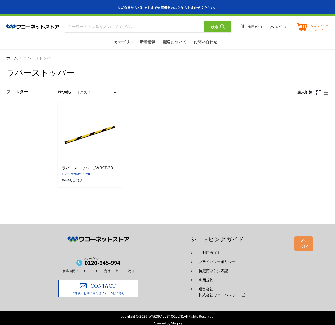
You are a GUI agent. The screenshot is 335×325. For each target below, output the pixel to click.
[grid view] (318, 92)
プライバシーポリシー (217, 262)
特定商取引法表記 (213, 271)
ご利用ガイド (210, 253)
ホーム (12, 58)
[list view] (325, 92)
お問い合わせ (205, 42)
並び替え (65, 92)
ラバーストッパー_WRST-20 (87, 168)
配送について (174, 42)
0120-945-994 (102, 263)
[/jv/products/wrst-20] (90, 135)
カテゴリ (122, 42)
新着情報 (147, 42)
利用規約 (206, 280)
